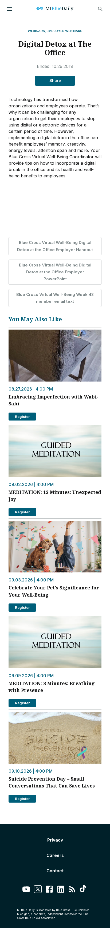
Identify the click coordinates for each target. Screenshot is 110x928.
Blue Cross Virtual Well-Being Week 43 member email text (55, 298)
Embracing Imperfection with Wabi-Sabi (54, 400)
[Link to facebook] (49, 890)
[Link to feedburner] (72, 890)
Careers (55, 855)
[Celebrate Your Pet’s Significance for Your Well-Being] (55, 547)
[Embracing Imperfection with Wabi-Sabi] (55, 356)
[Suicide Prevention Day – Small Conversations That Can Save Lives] (55, 738)
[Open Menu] (9, 9)
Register (22, 416)
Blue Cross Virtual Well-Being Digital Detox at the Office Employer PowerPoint (55, 272)
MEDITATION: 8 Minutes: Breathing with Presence (52, 686)
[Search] (100, 9)
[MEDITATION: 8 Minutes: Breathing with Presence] (55, 642)
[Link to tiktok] (83, 890)
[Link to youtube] (26, 890)
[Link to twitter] (37, 890)
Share (55, 80)
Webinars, (37, 31)
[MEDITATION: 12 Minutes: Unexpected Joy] (55, 451)
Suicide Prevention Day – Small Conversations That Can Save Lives (52, 782)
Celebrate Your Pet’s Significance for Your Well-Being (54, 591)
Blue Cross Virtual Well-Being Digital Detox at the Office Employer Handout (55, 246)
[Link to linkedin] (60, 890)
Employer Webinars (64, 31)
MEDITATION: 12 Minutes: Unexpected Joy (55, 495)
